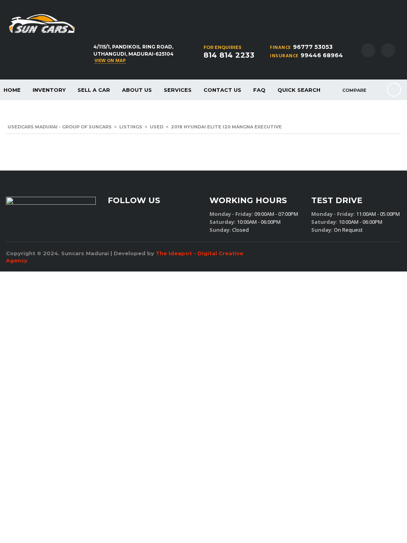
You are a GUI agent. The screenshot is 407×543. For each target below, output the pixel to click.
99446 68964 (321, 55)
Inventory (49, 90)
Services (178, 90)
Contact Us (222, 90)
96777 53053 (313, 46)
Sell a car (94, 90)
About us (137, 90)
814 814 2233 (229, 55)
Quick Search (298, 90)
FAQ (259, 90)
